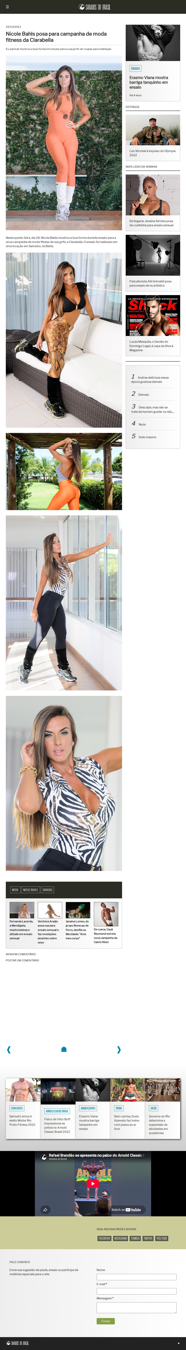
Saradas (47, 890)
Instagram (120, 1238)
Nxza (142, 429)
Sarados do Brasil (142, 68)
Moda (15, 890)
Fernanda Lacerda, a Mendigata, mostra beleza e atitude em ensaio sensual (21, 930)
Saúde (154, 1108)
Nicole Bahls (30, 890)
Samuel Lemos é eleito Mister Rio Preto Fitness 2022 (22, 1120)
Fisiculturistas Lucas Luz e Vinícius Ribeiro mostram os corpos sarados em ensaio (152, 84)
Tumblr (135, 1238)
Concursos (17, 1108)
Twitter (148, 1238)
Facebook (104, 1238)
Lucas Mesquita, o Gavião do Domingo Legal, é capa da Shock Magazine (151, 351)
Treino (119, 1108)
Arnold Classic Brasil (57, 1111)
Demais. (143, 399)
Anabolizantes (88, 1108)
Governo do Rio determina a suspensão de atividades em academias (159, 1125)
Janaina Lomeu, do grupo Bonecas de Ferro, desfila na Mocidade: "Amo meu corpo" (77, 930)
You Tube (162, 1238)
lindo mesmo (147, 442)
